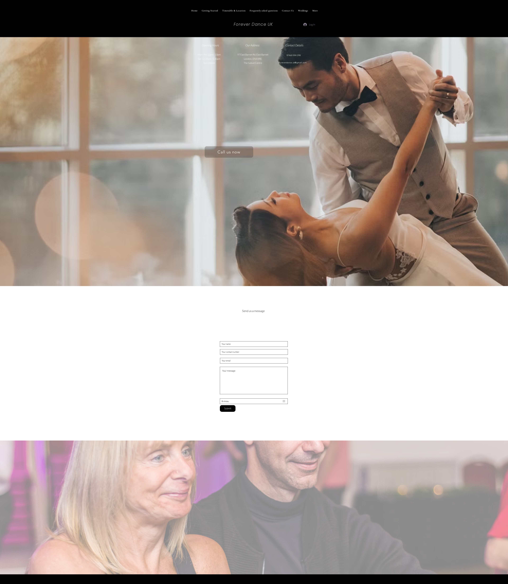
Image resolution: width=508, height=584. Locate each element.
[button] (315, 10)
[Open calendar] (284, 401)
